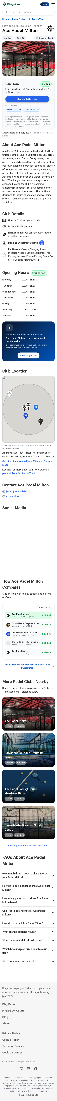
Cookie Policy (10, 1039)
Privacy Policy (11, 1033)
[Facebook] (35, 1069)
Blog (5, 1017)
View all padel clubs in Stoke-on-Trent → (28, 845)
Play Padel (8, 1004)
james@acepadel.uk (17, 491)
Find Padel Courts (13, 1010)
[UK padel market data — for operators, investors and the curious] (44, 4)
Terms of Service (13, 1046)
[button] (53, 4)
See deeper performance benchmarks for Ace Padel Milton (27, 666)
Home (5, 19)
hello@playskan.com (26, 1061)
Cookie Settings (12, 1052)
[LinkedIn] (28, 1069)
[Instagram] (21, 1069)
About (6, 1023)
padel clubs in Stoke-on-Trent (18, 473)
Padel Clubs (18, 19)
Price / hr (43, 607)
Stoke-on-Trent (36, 19)
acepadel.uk (12, 496)
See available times (27, 99)
